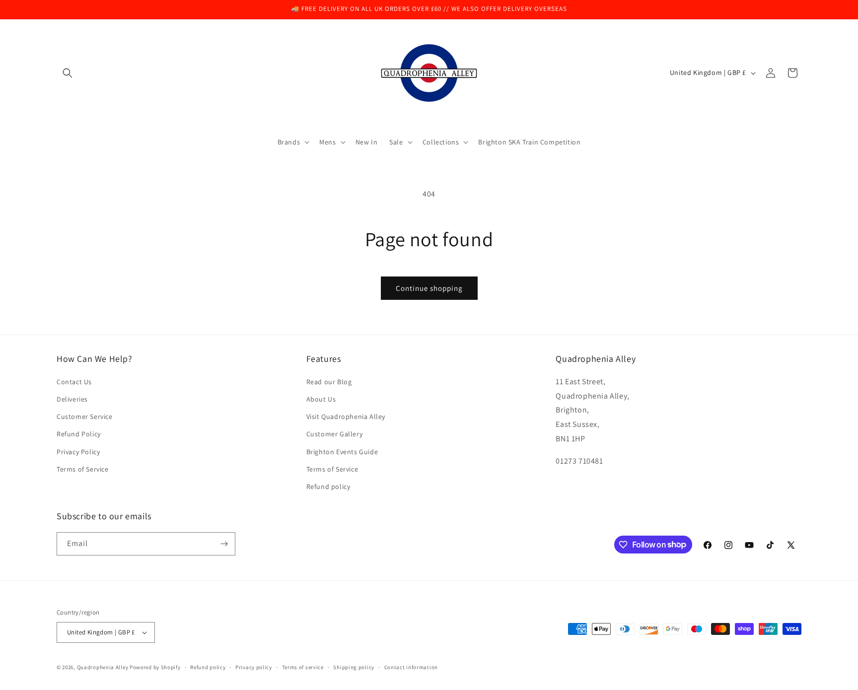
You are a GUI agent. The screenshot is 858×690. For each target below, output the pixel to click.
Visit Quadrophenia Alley (345, 416)
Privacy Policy (78, 451)
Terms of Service (83, 469)
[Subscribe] (224, 543)
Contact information (411, 667)
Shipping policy (353, 667)
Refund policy (328, 486)
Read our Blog (329, 381)
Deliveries (72, 399)
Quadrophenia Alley (103, 667)
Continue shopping (429, 288)
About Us (321, 399)
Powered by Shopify (155, 667)
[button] (67, 73)
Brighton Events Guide (342, 451)
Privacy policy (253, 667)
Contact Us (74, 381)
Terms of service (303, 667)
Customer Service (85, 416)
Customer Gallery (334, 433)
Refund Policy (79, 433)
